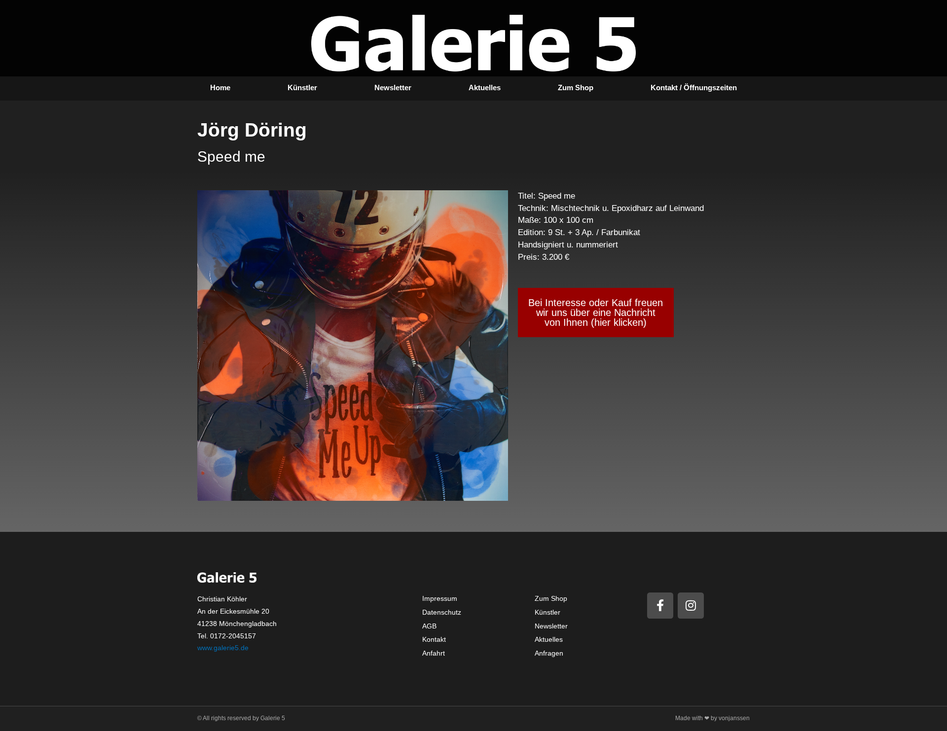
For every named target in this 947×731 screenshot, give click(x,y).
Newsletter (392, 87)
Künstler (302, 87)
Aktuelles (485, 87)
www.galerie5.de (223, 648)
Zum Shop (575, 87)
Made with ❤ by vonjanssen (712, 718)
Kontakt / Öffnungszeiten (694, 87)
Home (220, 87)
